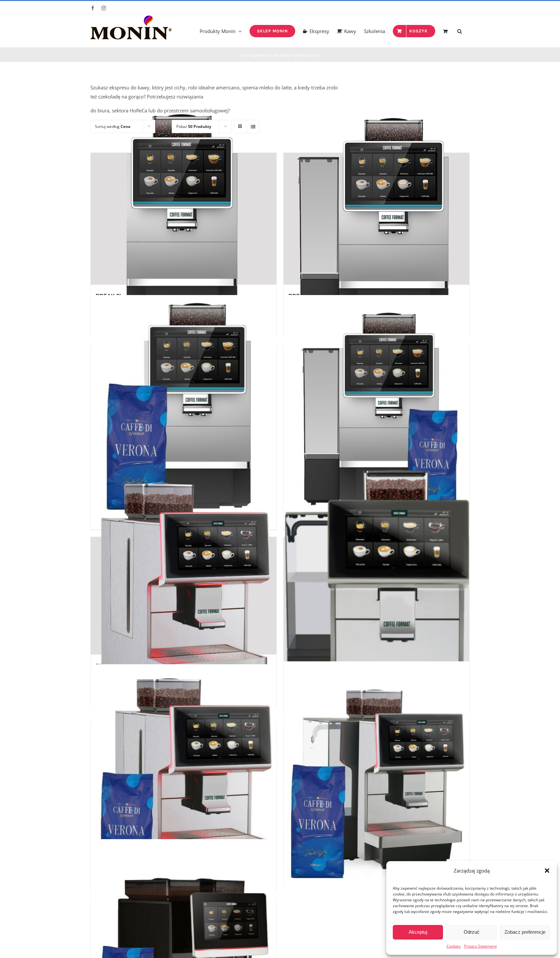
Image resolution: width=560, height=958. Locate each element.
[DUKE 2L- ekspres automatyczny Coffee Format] (183, 595)
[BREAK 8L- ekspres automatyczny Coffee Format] (376, 219)
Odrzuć (472, 932)
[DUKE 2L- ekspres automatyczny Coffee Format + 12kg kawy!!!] (183, 780)
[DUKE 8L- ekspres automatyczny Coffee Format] (376, 599)
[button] (547, 870)
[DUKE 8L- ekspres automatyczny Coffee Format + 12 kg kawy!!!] (376, 777)
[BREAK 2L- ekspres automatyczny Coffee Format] (183, 219)
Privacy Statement (480, 946)
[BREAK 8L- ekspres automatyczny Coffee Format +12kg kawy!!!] (376, 411)
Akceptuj (418, 932)
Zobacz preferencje (525, 932)
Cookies (454, 946)
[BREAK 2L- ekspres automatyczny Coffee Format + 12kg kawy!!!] (183, 411)
